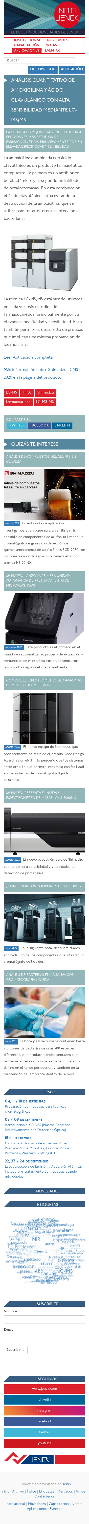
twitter (44, 1432)
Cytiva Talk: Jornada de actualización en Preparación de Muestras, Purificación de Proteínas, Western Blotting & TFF (37, 1145)
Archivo (18, 1492)
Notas (51, 45)
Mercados (65, 1492)
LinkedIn (62, 425)
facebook (44, 1421)
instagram (44, 1410)
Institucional (27, 40)
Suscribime (15, 1350)
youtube (44, 1443)
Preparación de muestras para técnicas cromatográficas (35, 1106)
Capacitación (27, 45)
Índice (31, 1492)
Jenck (66, 1484)
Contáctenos (44, 1496)
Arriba (81, 1492)
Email (8, 1330)
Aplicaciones (26, 51)
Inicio (5, 1492)
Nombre (10, 1311)
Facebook (40, 425)
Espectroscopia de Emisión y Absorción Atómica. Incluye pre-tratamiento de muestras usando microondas (43, 1169)
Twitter (17, 425)
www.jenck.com (44, 1389)
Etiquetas (46, 1492)
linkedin (45, 1400)
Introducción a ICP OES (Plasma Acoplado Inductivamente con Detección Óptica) (37, 1125)
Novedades (57, 40)
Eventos (53, 51)
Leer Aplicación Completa (28, 357)
